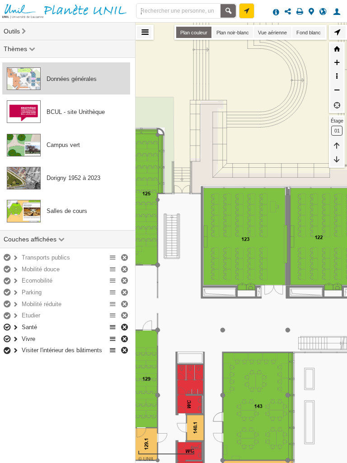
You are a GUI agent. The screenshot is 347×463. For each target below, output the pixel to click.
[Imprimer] (300, 11)
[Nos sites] (311, 11)
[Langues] (323, 11)
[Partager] (288, 11)
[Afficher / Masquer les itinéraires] (338, 32)
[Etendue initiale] (336, 50)
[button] (337, 11)
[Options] (113, 258)
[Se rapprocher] (336, 64)
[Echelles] (336, 78)
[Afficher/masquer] (8, 258)
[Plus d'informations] (276, 11)
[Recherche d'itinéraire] (246, 11)
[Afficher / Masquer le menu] (144, 32)
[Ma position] (336, 105)
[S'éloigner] (336, 91)
